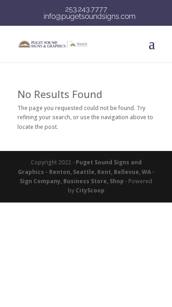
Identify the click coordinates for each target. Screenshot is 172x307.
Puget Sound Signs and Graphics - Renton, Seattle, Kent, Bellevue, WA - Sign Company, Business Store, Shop (86, 171)
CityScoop (90, 190)
